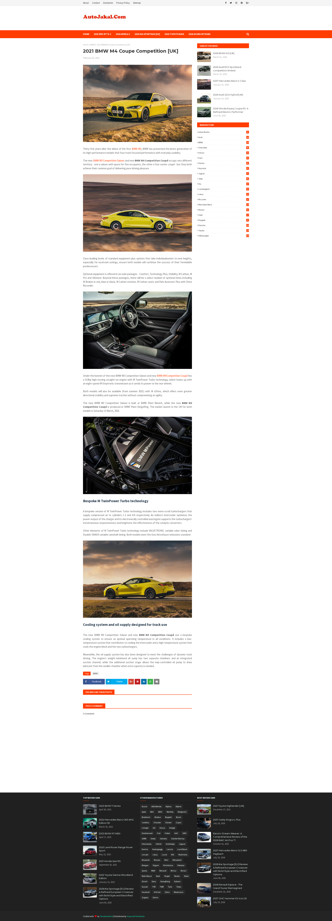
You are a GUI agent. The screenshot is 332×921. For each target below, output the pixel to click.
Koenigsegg (157, 849)
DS (154, 828)
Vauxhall (146, 892)
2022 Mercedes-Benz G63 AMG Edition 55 (116, 821)
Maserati (146, 860)
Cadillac (145, 822)
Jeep (223, 178)
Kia (223, 184)
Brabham (146, 817)
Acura (144, 806)
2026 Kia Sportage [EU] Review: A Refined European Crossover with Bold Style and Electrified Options (116, 893)
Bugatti (168, 817)
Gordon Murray (178, 838)
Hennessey (146, 844)
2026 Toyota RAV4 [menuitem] (174, 34)
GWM (144, 838)
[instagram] (236, 3)
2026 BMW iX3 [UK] (223, 53)
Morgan (145, 865)
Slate (186, 876)
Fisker (167, 833)
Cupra (178, 822)
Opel (223, 215)
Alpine (178, 806)
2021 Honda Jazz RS (110, 861)
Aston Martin (223, 132)
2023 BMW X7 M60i (109, 833)
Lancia (170, 849)
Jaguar (223, 173)
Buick (178, 817)
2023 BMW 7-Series (110, 805)
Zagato (145, 897)
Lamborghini (223, 189)
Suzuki (145, 886)
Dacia (162, 828)
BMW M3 (136, 148)
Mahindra (182, 854)
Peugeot (223, 220)
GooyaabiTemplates (136, 916)
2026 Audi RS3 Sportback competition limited (227, 69)
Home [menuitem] (86, 34)
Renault (162, 870)
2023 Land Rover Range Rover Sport (116, 849)
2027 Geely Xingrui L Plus (226, 819)
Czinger (145, 828)
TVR (153, 886)
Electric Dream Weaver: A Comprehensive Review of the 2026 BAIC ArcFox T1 (230, 837)
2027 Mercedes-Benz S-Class (229, 80)
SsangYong (165, 881)
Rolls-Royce (147, 876)
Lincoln (145, 854)
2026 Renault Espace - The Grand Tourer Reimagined (227, 886)
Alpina (168, 806)
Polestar (181, 865)
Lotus (155, 854)
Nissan (223, 209)
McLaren (223, 199)
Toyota (223, 230)
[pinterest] (241, 3)
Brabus (158, 817)
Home (85, 44)
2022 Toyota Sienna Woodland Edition (116, 877)
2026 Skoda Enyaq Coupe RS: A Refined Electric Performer (230, 110)
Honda (223, 163)
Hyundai (223, 168)
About (86, 2)
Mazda (157, 860)
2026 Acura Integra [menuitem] (199, 34)
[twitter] (231, 3)
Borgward (182, 811)
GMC (184, 833)
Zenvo (155, 897)
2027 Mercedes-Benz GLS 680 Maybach (230, 852)
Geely (153, 838)
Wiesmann (178, 892)
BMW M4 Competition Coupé (172, 375)
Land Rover (182, 849)
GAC (176, 833)
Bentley (170, 811)
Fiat (158, 833)
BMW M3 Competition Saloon (108, 160)
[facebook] (225, 3)
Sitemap (137, 2)
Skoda (177, 876)
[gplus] (247, 3)
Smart (144, 881)
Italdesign (170, 844)
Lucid (164, 854)
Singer (167, 876)
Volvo (167, 892)
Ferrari (223, 152)
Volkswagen (223, 235)
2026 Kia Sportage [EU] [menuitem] (147, 34)
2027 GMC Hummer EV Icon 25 (230, 898)
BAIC (160, 811)
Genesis (163, 838)
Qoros (144, 870)
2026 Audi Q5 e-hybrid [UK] (228, 94)
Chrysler (157, 822)
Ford (223, 158)
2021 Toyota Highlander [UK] (228, 805)
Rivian (183, 870)
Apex (144, 811)
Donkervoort (147, 833)
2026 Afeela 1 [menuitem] (123, 34)
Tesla (178, 886)
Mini (166, 860)
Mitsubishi (177, 860)
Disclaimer (108, 2)
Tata (170, 886)
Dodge (172, 828)
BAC (152, 811)
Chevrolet (223, 147)
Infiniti (159, 844)
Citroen (168, 822)
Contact (96, 2)
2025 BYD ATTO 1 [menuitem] (102, 34)
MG (172, 854)
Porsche (223, 225)
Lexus (223, 194)
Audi (223, 137)
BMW (92, 44)
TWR (162, 886)
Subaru (177, 881)
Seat (158, 876)
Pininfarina (168, 865)
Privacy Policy (123, 2)
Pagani (156, 865)
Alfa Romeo (156, 806)
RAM (153, 870)
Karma (145, 849)
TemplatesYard (106, 916)
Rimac (173, 870)
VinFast (157, 892)
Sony (154, 881)
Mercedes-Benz (223, 204)
